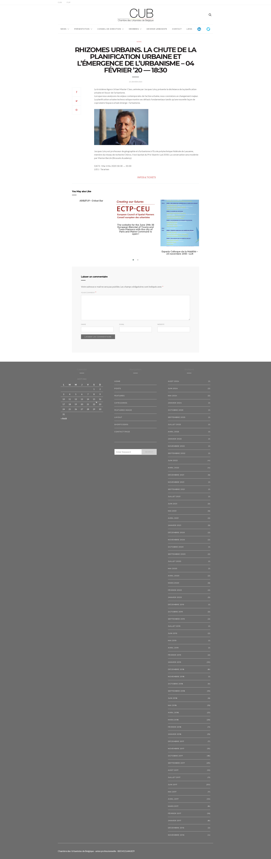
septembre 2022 (176, 453)
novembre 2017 (176, 748)
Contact (177, 29)
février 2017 (174, 813)
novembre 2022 (176, 446)
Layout (118, 417)
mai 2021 (172, 511)
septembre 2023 (176, 417)
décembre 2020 (176, 532)
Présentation (81, 29)
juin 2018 (172, 698)
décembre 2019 (176, 604)
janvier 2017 (174, 820)
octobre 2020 (176, 547)
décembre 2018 (176, 669)
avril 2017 (173, 799)
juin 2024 (173, 388)
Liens (189, 29)
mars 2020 (173, 583)
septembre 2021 (176, 489)
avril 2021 (173, 518)
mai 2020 (172, 568)
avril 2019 (173, 648)
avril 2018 (173, 712)
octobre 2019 (175, 612)
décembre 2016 (176, 828)
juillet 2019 (174, 626)
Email (121, 324)
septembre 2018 (176, 691)
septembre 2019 (176, 619)
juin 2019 (172, 633)
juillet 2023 (174, 424)
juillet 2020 (174, 561)
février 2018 (174, 727)
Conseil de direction (109, 29)
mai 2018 (172, 705)
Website (160, 324)
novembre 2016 (176, 835)
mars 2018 (173, 720)
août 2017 (173, 770)
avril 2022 (173, 468)
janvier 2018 (174, 734)
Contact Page (122, 432)
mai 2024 (172, 396)
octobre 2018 (175, 684)
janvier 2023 (175, 439)
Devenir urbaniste (157, 29)
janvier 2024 (175, 403)
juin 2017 (172, 784)
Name (83, 324)
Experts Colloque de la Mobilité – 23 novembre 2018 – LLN (180, 252)
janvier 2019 (174, 662)
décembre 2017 (176, 741)
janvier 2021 (174, 525)
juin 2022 (173, 460)
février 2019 (174, 655)
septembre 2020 (177, 554)
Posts (117, 388)
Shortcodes (121, 424)
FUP (68, 2)
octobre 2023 (175, 410)
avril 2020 (173, 576)
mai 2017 (172, 792)
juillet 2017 (174, 777)
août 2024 (173, 381)
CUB (60, 2)
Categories (120, 403)
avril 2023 (173, 432)
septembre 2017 (176, 763)
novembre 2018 (176, 676)
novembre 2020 (176, 540)
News (63, 29)
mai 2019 (172, 640)
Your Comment (88, 292)
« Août (64, 418)
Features (119, 396)
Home (117, 381)
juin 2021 (172, 504)
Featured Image (123, 410)
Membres (134, 29)
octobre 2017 (175, 756)
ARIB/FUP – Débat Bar (91, 200)
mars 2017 (173, 806)
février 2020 (175, 590)
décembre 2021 (176, 475)
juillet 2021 (174, 496)
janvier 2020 (175, 597)
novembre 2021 (176, 482)
